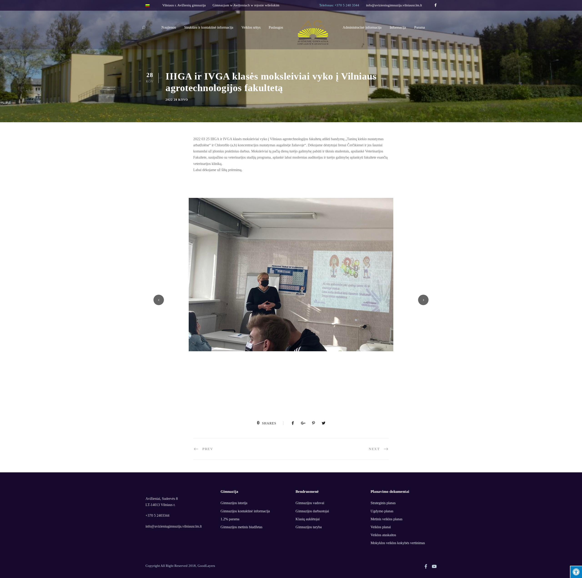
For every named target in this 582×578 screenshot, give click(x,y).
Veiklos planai (381, 527)
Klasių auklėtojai (308, 519)
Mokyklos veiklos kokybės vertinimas (398, 543)
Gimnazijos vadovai (310, 503)
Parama (419, 27)
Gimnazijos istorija (234, 503)
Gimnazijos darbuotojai (312, 511)
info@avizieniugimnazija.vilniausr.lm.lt (394, 5)
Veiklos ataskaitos (383, 535)
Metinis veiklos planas (386, 519)
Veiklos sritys (251, 27)
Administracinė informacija (362, 27)
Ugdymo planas (382, 511)
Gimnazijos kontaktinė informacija (245, 511)
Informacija (398, 27)
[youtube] (434, 566)
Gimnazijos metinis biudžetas (241, 527)
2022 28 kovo (177, 99)
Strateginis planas (383, 503)
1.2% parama (230, 519)
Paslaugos (276, 27)
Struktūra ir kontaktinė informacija (208, 27)
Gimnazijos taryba (309, 527)
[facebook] (435, 5)
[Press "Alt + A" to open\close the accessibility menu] (576, 572)
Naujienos (168, 27)
